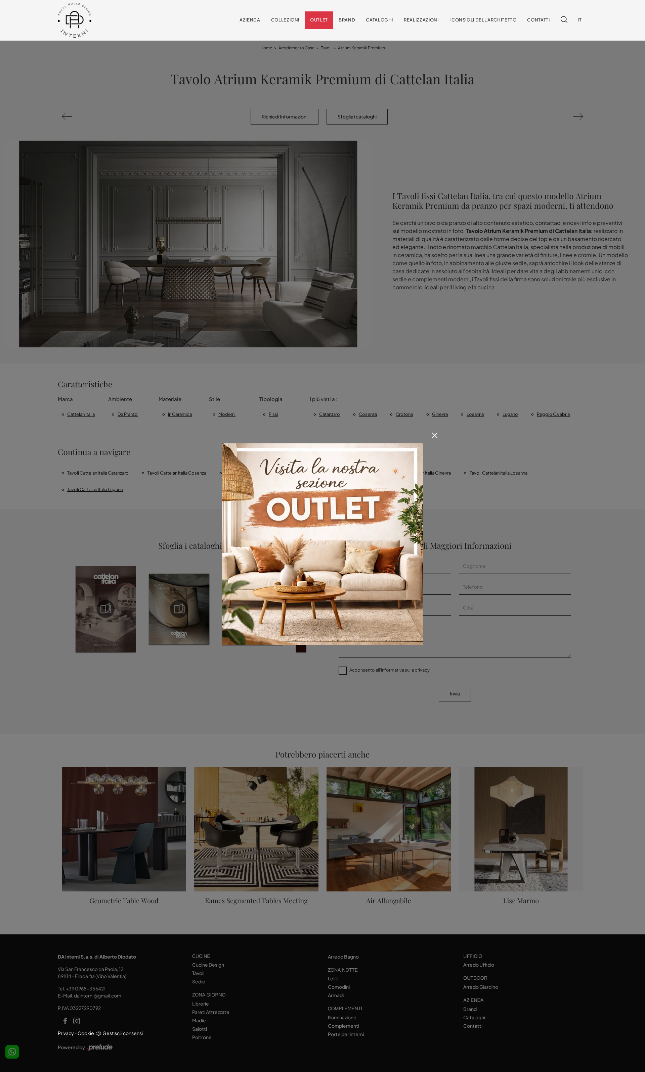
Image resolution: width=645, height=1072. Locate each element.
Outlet (319, 20)
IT (580, 20)
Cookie (86, 1033)
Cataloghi (379, 20)
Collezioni (285, 20)
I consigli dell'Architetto (483, 20)
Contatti (538, 20)
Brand (347, 20)
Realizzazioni (421, 20)
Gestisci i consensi (122, 1033)
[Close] (434, 435)
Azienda (250, 20)
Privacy (66, 1033)
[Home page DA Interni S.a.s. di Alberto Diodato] (102, 20)
